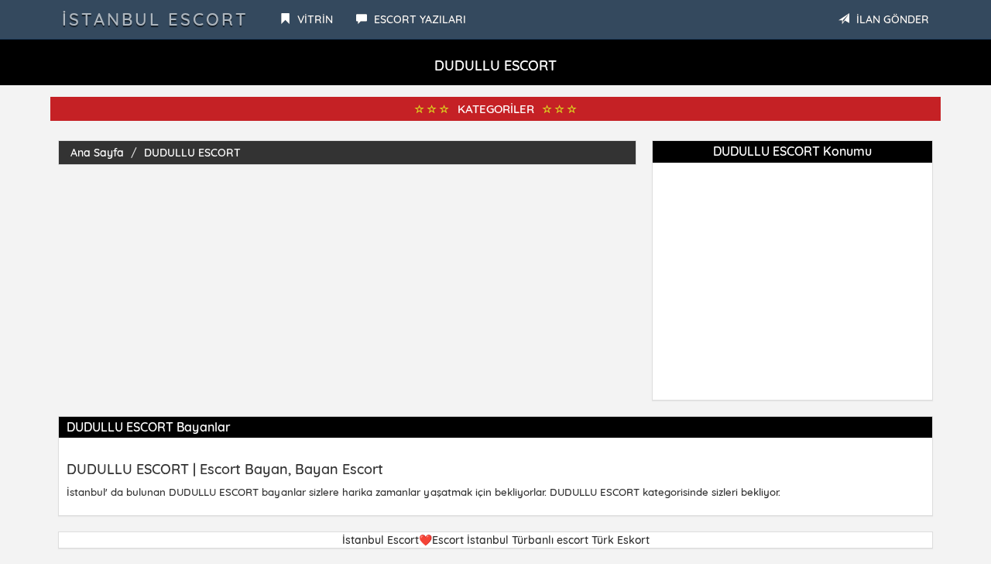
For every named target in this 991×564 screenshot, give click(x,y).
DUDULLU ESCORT (192, 153)
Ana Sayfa (97, 153)
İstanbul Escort (155, 19)
